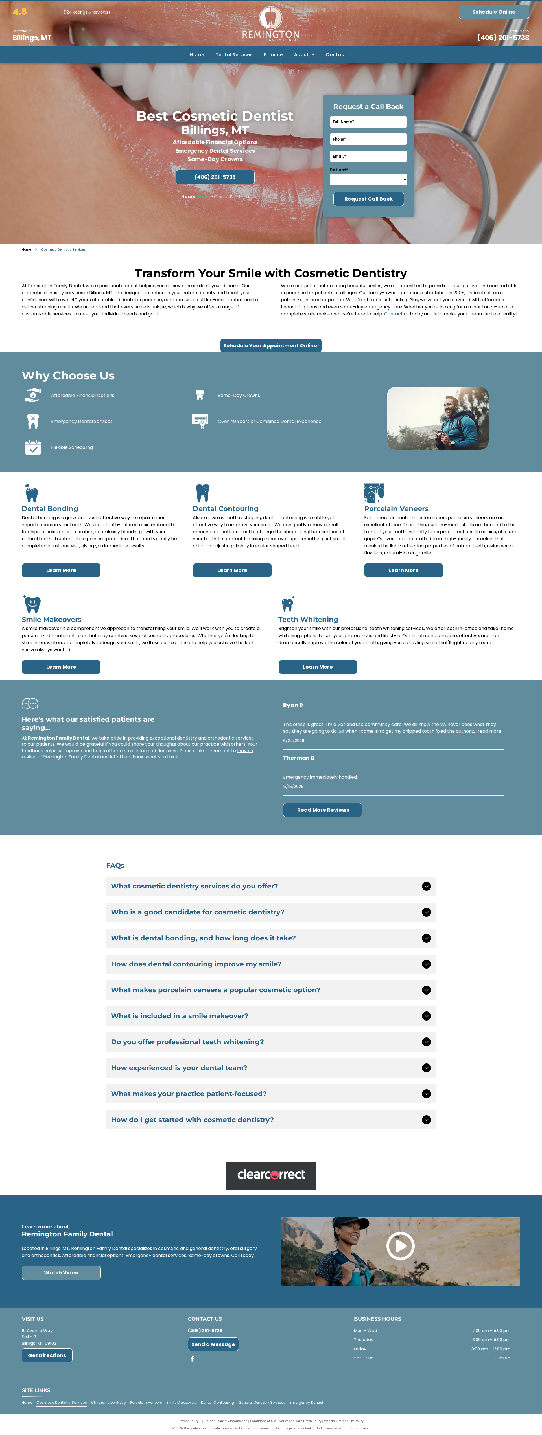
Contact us (396, 314)
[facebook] (192, 1359)
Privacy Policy (188, 1421)
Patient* (339, 170)
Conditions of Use (263, 1421)
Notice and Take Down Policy (300, 1421)
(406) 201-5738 (503, 37)
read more (489, 731)
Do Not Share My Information (226, 1421)
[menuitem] (197, 55)
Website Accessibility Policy (344, 1421)
